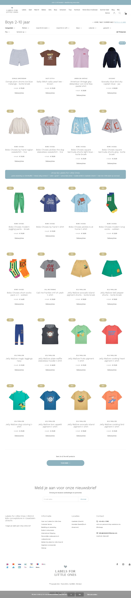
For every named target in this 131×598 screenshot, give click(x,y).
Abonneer (83, 499)
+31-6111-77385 (104, 521)
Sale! (30, 10)
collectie (91, 28)
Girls (50, 10)
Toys (70, 10)
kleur (78, 28)
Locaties (75, 516)
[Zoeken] (120, 13)
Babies (44, 10)
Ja (71, 594)
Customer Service (46, 524)
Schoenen (63, 10)
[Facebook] (117, 564)
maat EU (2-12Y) (61, 28)
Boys (55, 10)
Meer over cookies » (92, 594)
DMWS (73, 584)
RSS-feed (78, 584)
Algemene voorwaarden (48, 545)
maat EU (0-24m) (41, 28)
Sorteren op (20, 32)
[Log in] (114, 13)
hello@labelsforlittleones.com (108, 533)
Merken (24, 28)
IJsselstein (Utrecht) (77, 521)
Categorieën (9, 28)
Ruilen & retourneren (47, 530)
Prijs (6, 32)
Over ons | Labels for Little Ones (51, 521)
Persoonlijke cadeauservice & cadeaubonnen (50, 537)
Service (107, 13)
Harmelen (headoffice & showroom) (79, 525)
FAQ (118, 10)
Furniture (77, 10)
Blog (113, 10)
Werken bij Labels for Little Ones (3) (52, 542)
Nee (80, 594)
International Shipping (48, 533)
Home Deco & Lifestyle (90, 10)
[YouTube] (129, 564)
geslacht (106, 28)
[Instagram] (123, 564)
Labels (24, 10)
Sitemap (43, 548)
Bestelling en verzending (48, 527)
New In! (36, 10)
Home (96, 22)
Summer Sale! (104, 10)
